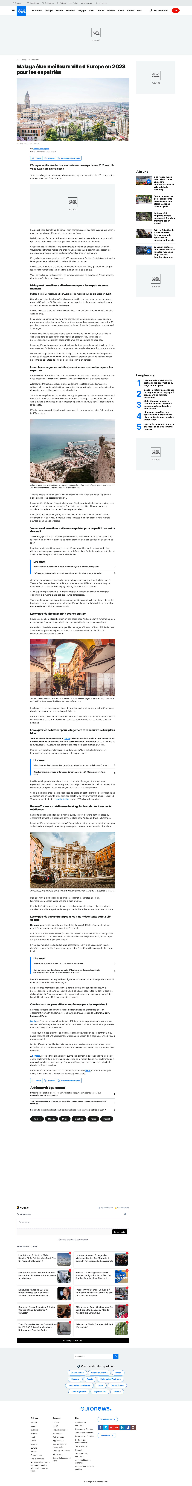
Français (18, 3)
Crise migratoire (79, 1392)
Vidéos (130, 10)
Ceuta (100, 1385)
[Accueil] (17, 59)
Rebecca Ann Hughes (41, 149)
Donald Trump (117, 1385)
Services (56, 1418)
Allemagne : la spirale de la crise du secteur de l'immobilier (58, 963)
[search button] (97, 3)
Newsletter (105, 1435)
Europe (49, 10)
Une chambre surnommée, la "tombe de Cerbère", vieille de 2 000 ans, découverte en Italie (69, 773)
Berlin (33, 1021)
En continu (37, 10)
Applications (58, 1441)
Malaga (51, 1119)
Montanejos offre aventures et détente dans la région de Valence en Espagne (66, 566)
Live (176, 10)
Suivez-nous (58, 1437)
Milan (67, 738)
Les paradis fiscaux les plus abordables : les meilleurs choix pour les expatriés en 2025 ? (68, 1110)
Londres (36, 1055)
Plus (77, 1418)
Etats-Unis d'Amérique (110, 1379)
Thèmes (34, 1418)
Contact (78, 1450)
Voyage (82, 10)
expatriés (79, 1119)
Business (70, 10)
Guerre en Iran (77, 1373)
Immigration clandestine (79, 1385)
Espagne (75, 1379)
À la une (142, 172)
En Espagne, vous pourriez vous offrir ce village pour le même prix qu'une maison (68, 573)
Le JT (55, 1426)
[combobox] (110, 3)
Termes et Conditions (84, 1433)
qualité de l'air (62, 799)
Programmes (36, 1455)
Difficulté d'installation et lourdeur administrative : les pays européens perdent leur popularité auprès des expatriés (65, 1094)
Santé (121, 10)
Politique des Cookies (84, 1436)
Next (91, 10)
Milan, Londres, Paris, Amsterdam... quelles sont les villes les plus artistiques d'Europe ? (71, 765)
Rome (93, 1119)
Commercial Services (84, 1429)
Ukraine (117, 1392)
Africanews (57, 1454)
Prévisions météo (60, 1430)
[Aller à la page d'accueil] (21, 11)
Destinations (34, 59)
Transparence (81, 1446)
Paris (87, 1070)
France (118, 1373)
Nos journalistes (37, 1459)
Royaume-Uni (100, 1392)
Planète (111, 10)
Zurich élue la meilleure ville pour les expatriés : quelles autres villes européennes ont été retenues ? (68, 1102)
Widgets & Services (61, 1451)
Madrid (106, 1119)
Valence (37, 1119)
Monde (59, 10)
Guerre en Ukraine (99, 1373)
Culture (100, 10)
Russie (90, 1379)
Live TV (56, 1422)
